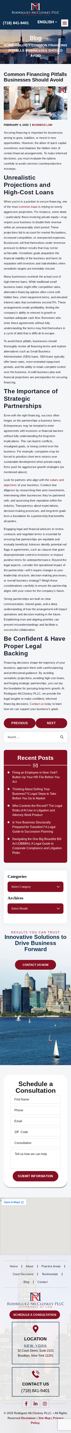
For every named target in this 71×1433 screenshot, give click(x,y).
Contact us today (40, 703)
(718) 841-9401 (16, 23)
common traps (28, 206)
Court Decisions (23, 1274)
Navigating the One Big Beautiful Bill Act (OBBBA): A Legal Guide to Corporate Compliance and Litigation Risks (37, 845)
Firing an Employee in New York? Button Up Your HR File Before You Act (36, 777)
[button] (64, 23)
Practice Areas (51, 1266)
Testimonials (50, 1274)
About (29, 1266)
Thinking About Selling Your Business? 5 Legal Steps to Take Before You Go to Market (34, 794)
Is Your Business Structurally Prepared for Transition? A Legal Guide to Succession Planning (33, 827)
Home (9, 45)
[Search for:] (35, 737)
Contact (42, 1282)
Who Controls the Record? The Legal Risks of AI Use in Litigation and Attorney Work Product (37, 810)
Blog (23, 45)
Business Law (42, 124)
